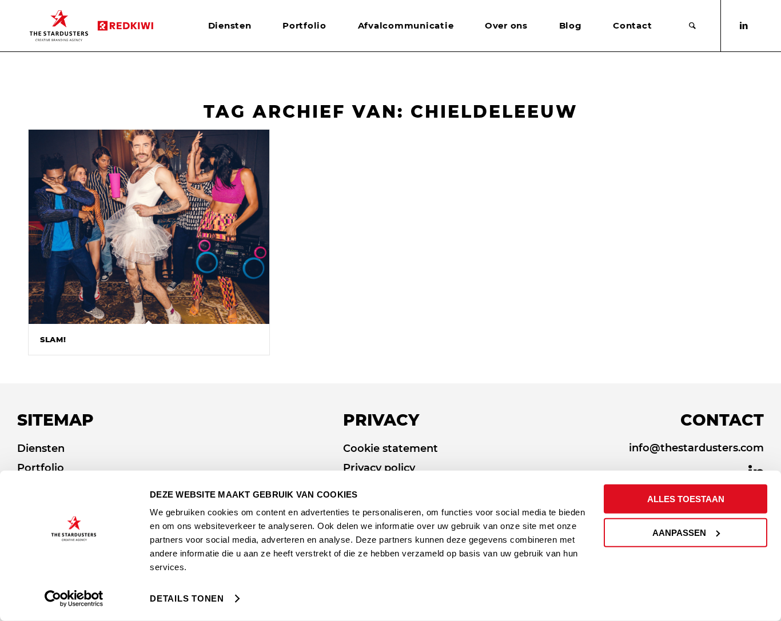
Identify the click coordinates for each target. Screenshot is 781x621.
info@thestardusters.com (696, 448)
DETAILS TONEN (187, 598)
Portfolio (40, 468)
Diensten (41, 448)
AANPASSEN (679, 532)
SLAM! (53, 339)
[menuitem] (230, 25)
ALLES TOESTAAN (685, 499)
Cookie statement (390, 448)
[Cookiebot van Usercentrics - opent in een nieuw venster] (74, 598)
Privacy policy (379, 468)
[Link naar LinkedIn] (743, 25)
